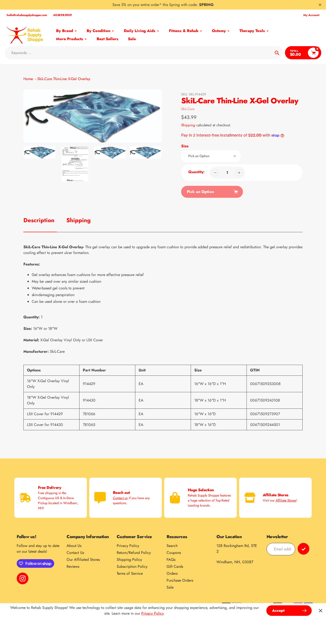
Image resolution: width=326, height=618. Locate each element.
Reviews (73, 566)
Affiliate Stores (286, 500)
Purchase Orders (180, 580)
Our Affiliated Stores (83, 559)
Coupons (174, 552)
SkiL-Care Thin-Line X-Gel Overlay (63, 79)
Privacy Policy (128, 545)
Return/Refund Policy (134, 552)
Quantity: (196, 172)
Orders (172, 573)
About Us (74, 545)
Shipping (188, 125)
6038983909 (62, 15)
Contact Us (75, 552)
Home (28, 79)
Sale (170, 587)
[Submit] (303, 549)
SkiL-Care (188, 108)
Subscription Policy (132, 566)
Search (172, 545)
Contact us (120, 498)
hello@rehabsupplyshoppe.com (27, 15)
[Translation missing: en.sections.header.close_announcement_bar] (320, 4)
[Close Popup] (321, 611)
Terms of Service (130, 573)
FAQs (171, 559)
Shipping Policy (129, 559)
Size (185, 146)
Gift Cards (175, 566)
